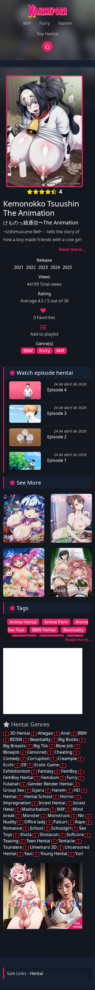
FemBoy (69, 771)
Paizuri (60, 822)
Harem (65, 23)
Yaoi (28, 853)
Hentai (36, 973)
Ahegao (45, 733)
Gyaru (38, 790)
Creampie (67, 758)
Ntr (81, 815)
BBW (28, 351)
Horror (67, 796)
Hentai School (38, 796)
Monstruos (59, 815)
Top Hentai (47, 34)
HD (77, 790)
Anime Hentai (23, 622)
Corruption (38, 758)
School (36, 828)
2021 (18, 267)
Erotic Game (46, 765)
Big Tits (40, 746)
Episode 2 (56, 437)
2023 (43, 267)
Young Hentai (53, 853)
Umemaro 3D (43, 847)
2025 (67, 267)
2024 (55, 267)
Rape (80, 822)
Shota (26, 834)
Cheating (63, 752)
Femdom (50, 777)
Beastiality (73, 630)
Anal (65, 733)
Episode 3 (56, 413)
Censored (37, 752)
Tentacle (66, 841)
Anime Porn (56, 622)
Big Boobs (68, 739)
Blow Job (64, 746)
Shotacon (49, 834)
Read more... (72, 249)
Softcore (75, 834)
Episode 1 (56, 460)
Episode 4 (56, 390)
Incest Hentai (52, 803)
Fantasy (45, 771)
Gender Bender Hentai (50, 784)
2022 (31, 267)
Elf (23, 765)
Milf (27, 23)
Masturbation (35, 809)
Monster (31, 815)
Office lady (34, 822)
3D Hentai (20, 733)
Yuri (78, 853)
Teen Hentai (38, 841)
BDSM (16, 739)
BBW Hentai (44, 630)
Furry (44, 23)
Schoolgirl (61, 828)
